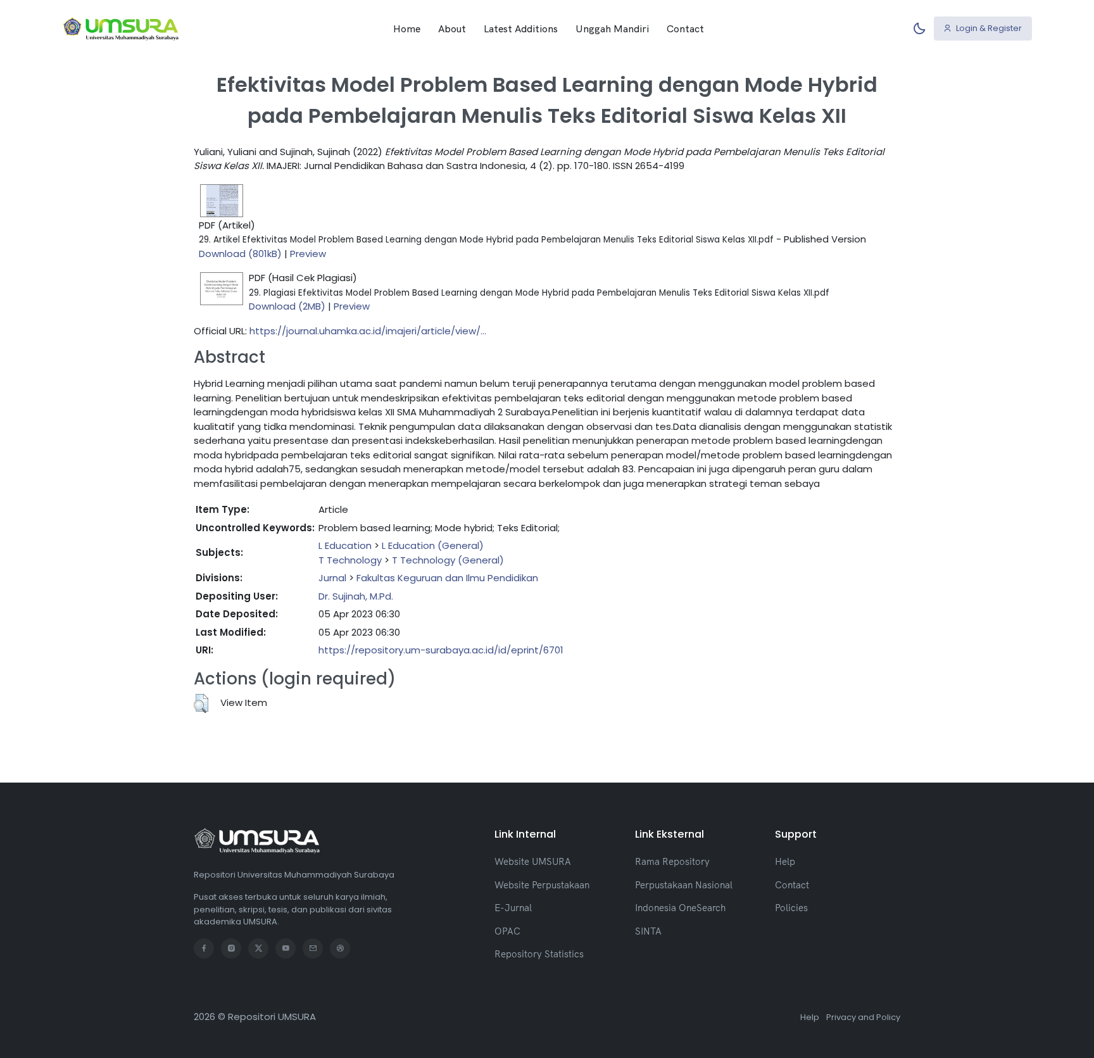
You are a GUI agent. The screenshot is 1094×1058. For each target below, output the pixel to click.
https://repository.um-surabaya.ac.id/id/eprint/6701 (440, 650)
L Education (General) (433, 545)
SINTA (648, 931)
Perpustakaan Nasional (683, 885)
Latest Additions (521, 28)
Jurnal (332, 577)
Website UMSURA (532, 861)
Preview (308, 253)
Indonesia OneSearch (680, 908)
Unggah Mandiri (612, 28)
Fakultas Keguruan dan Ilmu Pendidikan (447, 577)
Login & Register (988, 28)
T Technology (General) (448, 560)
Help (785, 861)
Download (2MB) (287, 306)
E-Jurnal (513, 908)
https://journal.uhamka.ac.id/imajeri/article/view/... (367, 330)
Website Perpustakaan (541, 885)
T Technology (350, 560)
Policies (791, 908)
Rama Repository (672, 861)
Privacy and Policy (863, 1017)
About (452, 28)
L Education (345, 545)
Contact (685, 28)
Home (406, 28)
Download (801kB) (240, 253)
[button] (201, 703)
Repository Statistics (539, 954)
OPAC (507, 931)
